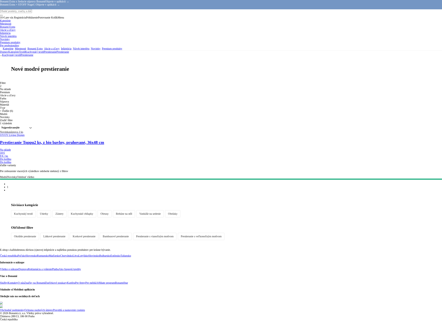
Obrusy (104, 213)
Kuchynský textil (34, 51)
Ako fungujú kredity (70, 269)
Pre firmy (80, 282)
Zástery (59, 213)
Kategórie (13, 51)
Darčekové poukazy (56, 282)
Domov (4, 51)
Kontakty (13, 282)
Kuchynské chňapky (82, 213)
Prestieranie (62, 51)
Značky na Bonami (34, 282)
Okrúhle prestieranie (25, 236)
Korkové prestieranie (84, 236)
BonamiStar (121, 282)
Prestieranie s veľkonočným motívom (201, 236)
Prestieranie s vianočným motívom (155, 236)
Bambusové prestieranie (116, 236)
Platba (55, 269)
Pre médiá (90, 282)
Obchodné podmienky (12, 310)
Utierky (44, 213)
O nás (21, 282)
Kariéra (71, 282)
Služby (4, 282)
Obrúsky (172, 213)
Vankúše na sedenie (150, 213)
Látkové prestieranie (54, 236)
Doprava (23, 269)
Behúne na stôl (124, 213)
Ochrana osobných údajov (38, 310)
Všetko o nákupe (9, 269)
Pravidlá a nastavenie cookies (69, 310)
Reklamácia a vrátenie (40, 269)
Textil (22, 51)
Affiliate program (105, 282)
